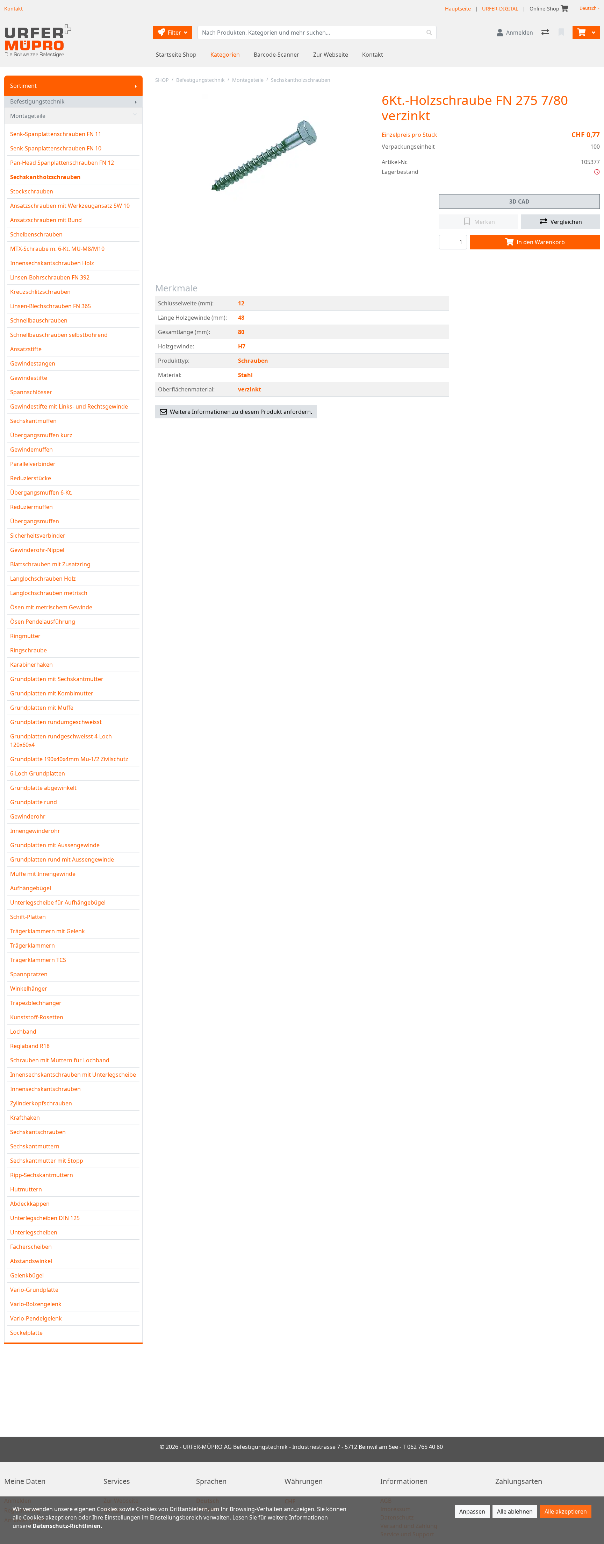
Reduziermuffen (31, 507)
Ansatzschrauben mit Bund (46, 220)
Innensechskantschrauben (45, 1089)
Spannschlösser (31, 392)
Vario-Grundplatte (34, 1290)
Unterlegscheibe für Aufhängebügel (58, 902)
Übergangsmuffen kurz (41, 435)
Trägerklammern (32, 945)
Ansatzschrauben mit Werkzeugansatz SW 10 (70, 206)
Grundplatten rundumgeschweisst (56, 722)
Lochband (23, 1031)
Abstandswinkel (31, 1261)
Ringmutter (25, 636)
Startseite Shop (176, 54)
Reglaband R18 (30, 1046)
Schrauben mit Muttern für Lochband (59, 1060)
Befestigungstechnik (37, 101)
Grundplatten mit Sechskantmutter (56, 679)
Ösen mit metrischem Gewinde (51, 607)
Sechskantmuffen (33, 421)
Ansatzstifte (26, 349)
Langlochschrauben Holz (43, 578)
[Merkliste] (562, 33)
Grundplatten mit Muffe (41, 707)
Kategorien (225, 54)
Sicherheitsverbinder (37, 535)
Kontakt (372, 54)
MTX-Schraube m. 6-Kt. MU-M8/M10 (57, 249)
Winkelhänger (28, 988)
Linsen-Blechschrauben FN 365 (50, 306)
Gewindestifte (28, 378)
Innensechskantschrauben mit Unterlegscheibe (73, 1074)
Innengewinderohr (35, 831)
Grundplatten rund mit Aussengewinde (62, 859)
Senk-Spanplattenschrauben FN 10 (55, 148)
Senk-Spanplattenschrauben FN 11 (55, 134)
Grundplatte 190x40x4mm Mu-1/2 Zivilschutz (69, 759)
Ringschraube (28, 650)
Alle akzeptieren (566, 1511)
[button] (597, 172)
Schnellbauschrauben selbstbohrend (59, 335)
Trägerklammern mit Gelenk (47, 931)
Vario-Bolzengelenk (36, 1304)
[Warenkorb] (581, 32)
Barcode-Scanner (276, 54)
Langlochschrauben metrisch (48, 593)
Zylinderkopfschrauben (41, 1103)
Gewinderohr (27, 816)
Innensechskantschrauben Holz (52, 263)
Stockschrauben (31, 191)
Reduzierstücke (30, 478)
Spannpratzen (29, 974)
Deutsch (588, 8)
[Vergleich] (545, 33)
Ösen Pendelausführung (42, 621)
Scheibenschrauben (36, 234)
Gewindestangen (32, 363)
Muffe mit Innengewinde (43, 874)
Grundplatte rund (33, 802)
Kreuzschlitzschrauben (40, 292)
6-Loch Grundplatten (37, 773)
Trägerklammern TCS (38, 960)
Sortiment (23, 86)
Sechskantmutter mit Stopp (46, 1160)
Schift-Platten (28, 917)
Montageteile (27, 116)
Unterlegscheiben (33, 1232)
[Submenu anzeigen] (136, 85)
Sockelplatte (26, 1333)
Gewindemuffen (31, 449)
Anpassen (472, 1511)
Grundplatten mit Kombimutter (51, 693)
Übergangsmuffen (34, 521)
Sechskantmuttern (34, 1146)
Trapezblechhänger (36, 1003)
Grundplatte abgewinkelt (43, 788)
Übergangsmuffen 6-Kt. (41, 492)
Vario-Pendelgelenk (36, 1318)
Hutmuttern (26, 1189)
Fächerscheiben (31, 1247)
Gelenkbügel (27, 1275)
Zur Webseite (330, 54)
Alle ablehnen (515, 1511)
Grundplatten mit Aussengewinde (55, 845)
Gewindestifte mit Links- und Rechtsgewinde (69, 406)
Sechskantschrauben (38, 1132)
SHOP (162, 80)
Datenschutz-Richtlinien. (67, 1526)
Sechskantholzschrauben (45, 177)
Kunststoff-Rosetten (36, 1017)
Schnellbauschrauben (38, 320)
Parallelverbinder (33, 464)
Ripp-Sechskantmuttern (41, 1175)
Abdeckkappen (30, 1203)
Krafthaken (25, 1117)
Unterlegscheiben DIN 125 (45, 1218)
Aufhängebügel (30, 888)
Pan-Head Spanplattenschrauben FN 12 (62, 163)
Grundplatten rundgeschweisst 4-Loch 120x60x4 (61, 740)
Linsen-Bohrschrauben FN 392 (49, 277)
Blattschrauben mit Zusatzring (50, 564)
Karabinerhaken (31, 664)
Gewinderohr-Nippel (37, 550)
